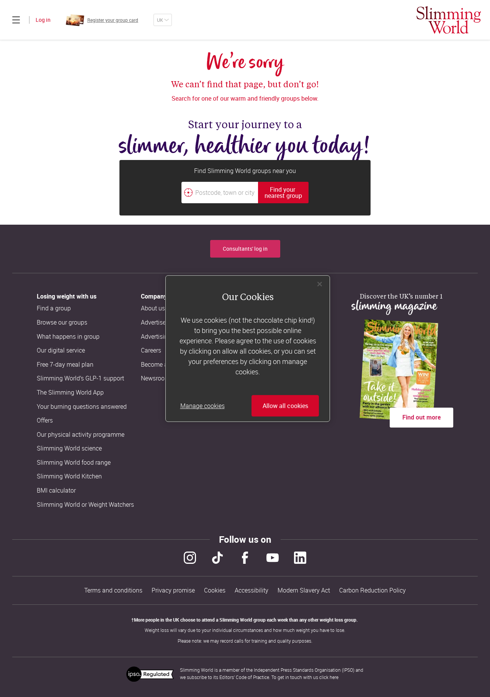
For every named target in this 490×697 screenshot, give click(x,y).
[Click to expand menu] (16, 20)
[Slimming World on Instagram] (190, 558)
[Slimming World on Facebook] (245, 558)
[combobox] (245, 192)
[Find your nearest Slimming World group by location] (188, 192)
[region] (247, 349)
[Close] (319, 284)
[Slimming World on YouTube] (272, 558)
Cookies (214, 590)
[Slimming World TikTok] (217, 558)
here (334, 677)
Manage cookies (202, 406)
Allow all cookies (285, 406)
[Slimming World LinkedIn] (300, 558)
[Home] (448, 20)
